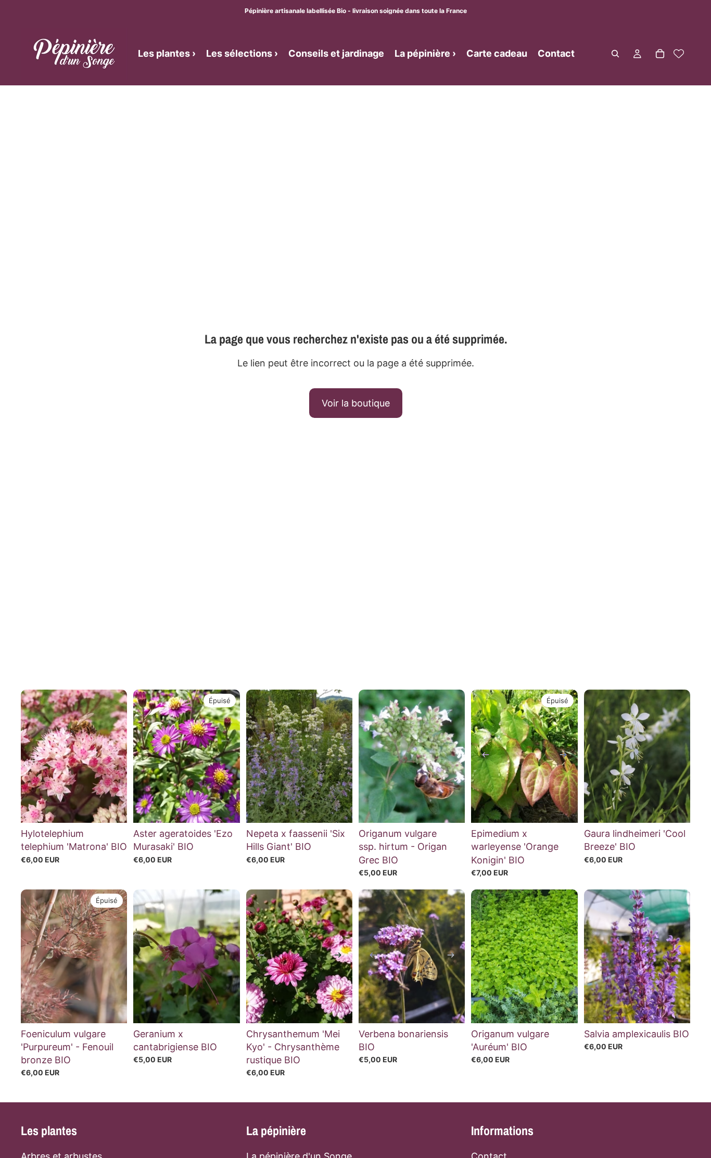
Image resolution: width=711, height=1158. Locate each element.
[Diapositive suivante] (566, 756)
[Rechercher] (615, 53)
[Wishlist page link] (679, 53)
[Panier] (660, 53)
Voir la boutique (356, 403)
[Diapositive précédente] (482, 756)
